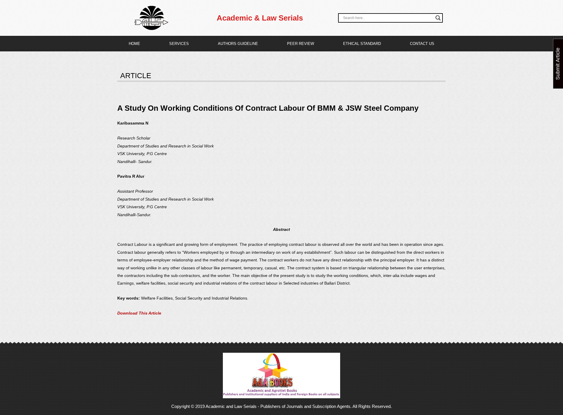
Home (134, 43)
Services (179, 43)
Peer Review (300, 43)
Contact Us (422, 43)
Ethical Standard (362, 43)
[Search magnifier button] (438, 18)
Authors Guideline (238, 43)
